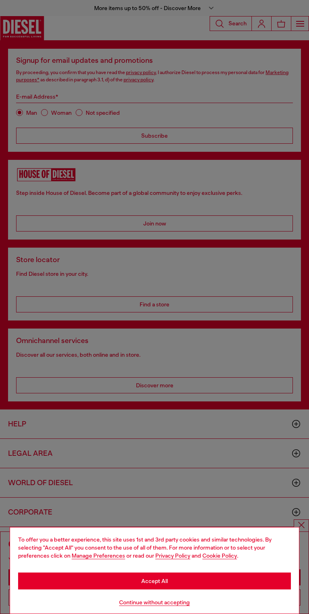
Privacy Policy (172, 555)
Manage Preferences (98, 555)
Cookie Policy (219, 555)
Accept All (154, 581)
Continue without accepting (154, 602)
